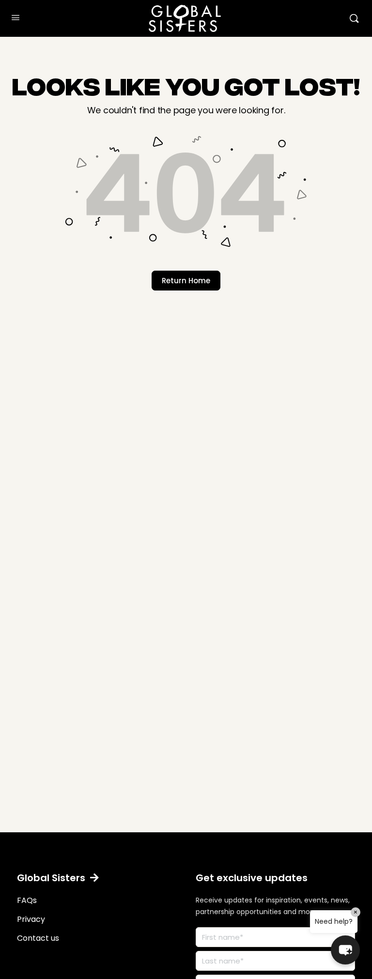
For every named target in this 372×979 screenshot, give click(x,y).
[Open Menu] (15, 17)
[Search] (354, 18)
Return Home (186, 280)
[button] (58, 878)
